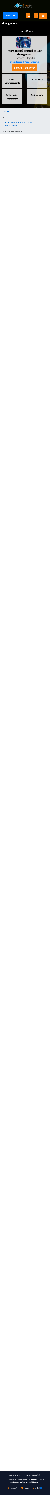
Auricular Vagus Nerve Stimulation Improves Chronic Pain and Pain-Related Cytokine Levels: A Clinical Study (23, 1324)
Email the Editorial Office (24, 1123)
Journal (7, 111)
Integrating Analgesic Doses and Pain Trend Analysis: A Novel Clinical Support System (24, 1234)
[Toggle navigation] (43, 16)
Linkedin (38, 1488)
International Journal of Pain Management (18, 124)
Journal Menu (25, 31)
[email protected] (18, 1036)
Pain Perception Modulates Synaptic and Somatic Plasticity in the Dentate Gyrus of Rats (24, 1293)
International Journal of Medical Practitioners (22, 1443)
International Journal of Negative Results (22, 1389)
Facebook (14, 1488)
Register (10, 15)
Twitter (26, 1488)
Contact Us (21, 307)
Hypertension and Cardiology (21, 1361)
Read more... (24, 1209)
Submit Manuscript (24, 67)
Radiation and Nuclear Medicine (22, 1414)
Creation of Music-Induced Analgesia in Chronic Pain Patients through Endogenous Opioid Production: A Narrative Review (24, 1264)
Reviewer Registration (24, 1110)
